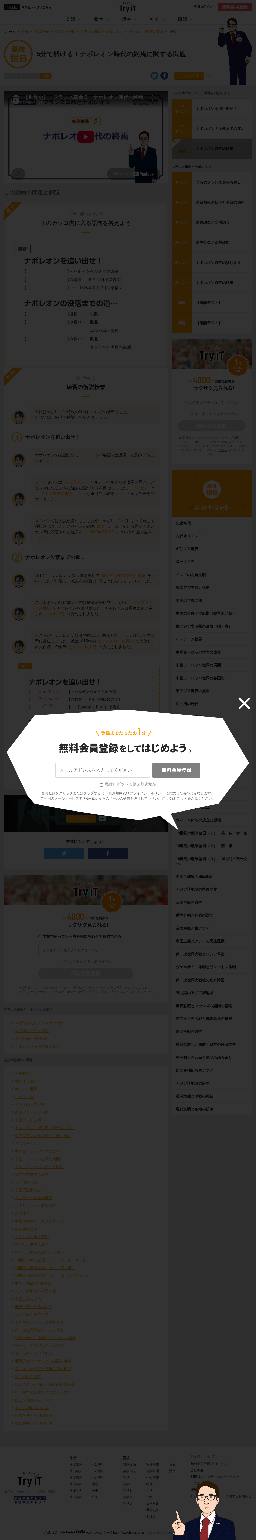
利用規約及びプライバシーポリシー (137, 793)
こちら (181, 798)
